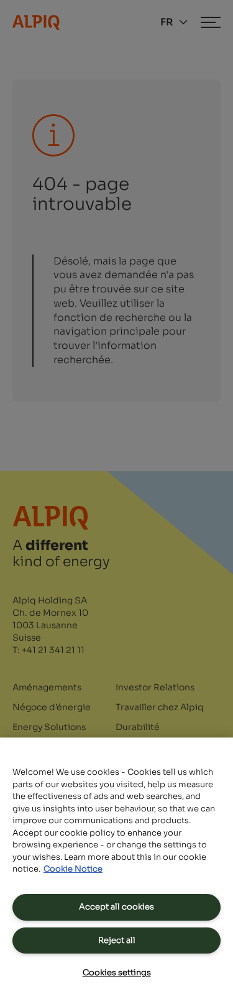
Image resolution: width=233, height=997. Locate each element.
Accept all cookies (116, 906)
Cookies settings (117, 972)
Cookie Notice (73, 869)
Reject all (116, 940)
